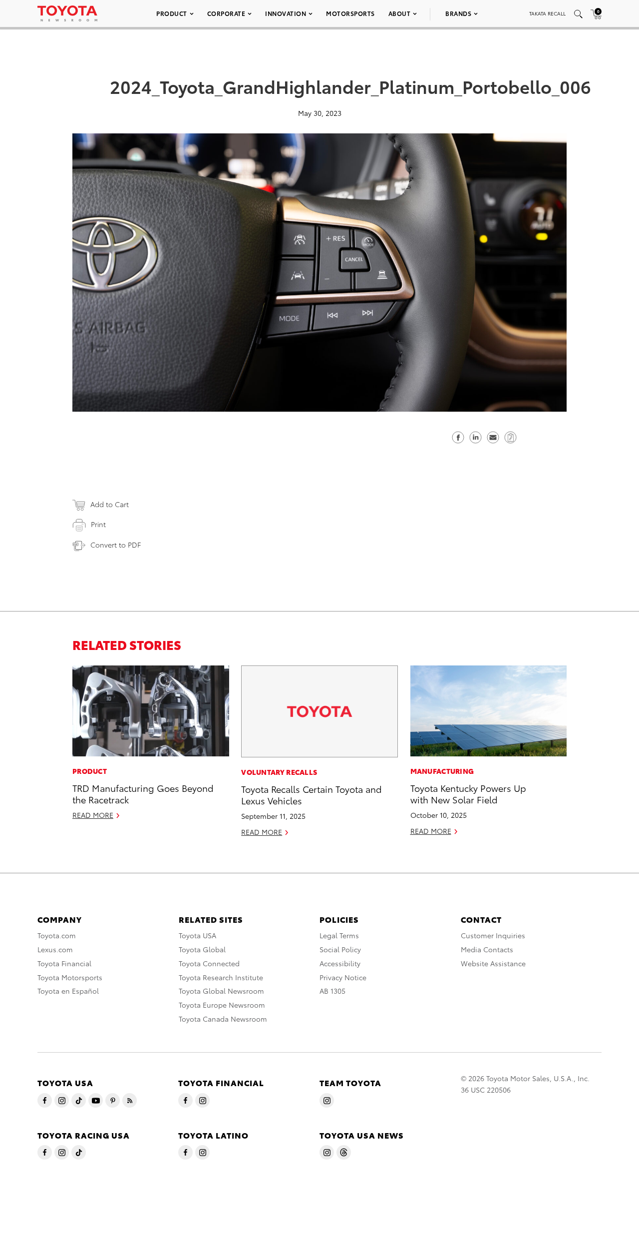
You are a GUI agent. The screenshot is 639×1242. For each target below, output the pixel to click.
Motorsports (350, 13)
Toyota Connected (209, 963)
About (399, 13)
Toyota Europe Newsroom (222, 1005)
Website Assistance (493, 963)
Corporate (226, 13)
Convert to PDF (115, 545)
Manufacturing (442, 771)
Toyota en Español (68, 991)
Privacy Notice (343, 977)
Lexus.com (55, 949)
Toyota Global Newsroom (221, 991)
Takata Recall (547, 13)
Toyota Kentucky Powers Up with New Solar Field (468, 793)
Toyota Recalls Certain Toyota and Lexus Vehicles (311, 794)
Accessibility (340, 963)
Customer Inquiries (493, 935)
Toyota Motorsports (69, 977)
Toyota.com (56, 935)
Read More (92, 815)
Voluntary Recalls (279, 772)
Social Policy (340, 949)
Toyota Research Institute (221, 977)
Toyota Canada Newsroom (223, 1019)
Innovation (285, 13)
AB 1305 (332, 991)
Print (98, 524)
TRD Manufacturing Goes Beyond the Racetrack (143, 793)
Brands (458, 13)
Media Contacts (487, 949)
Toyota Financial (64, 963)
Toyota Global (202, 949)
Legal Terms (339, 935)
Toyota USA (197, 935)
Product (171, 13)
